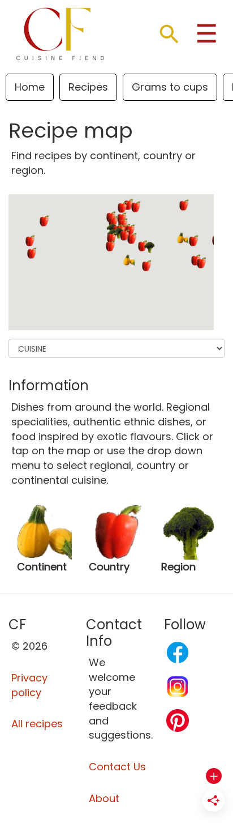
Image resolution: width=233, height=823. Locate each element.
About (104, 798)
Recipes (88, 87)
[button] (129, 260)
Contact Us (117, 767)
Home (30, 87)
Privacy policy (29, 685)
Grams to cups (170, 87)
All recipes (37, 724)
